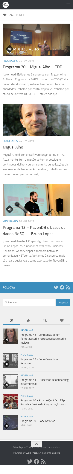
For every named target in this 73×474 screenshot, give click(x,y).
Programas (10, 60)
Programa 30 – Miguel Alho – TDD (32, 67)
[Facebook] (62, 287)
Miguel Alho (13, 147)
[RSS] (68, 287)
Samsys (56, 452)
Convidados (10, 141)
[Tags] (61, 321)
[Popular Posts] (28, 321)
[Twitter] (56, 287)
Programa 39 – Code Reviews (37, 421)
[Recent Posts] (11, 321)
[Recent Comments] (44, 321)
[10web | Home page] (6, 5)
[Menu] (68, 4)
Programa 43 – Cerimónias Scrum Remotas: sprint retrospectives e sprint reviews (43, 338)
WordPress (31, 452)
